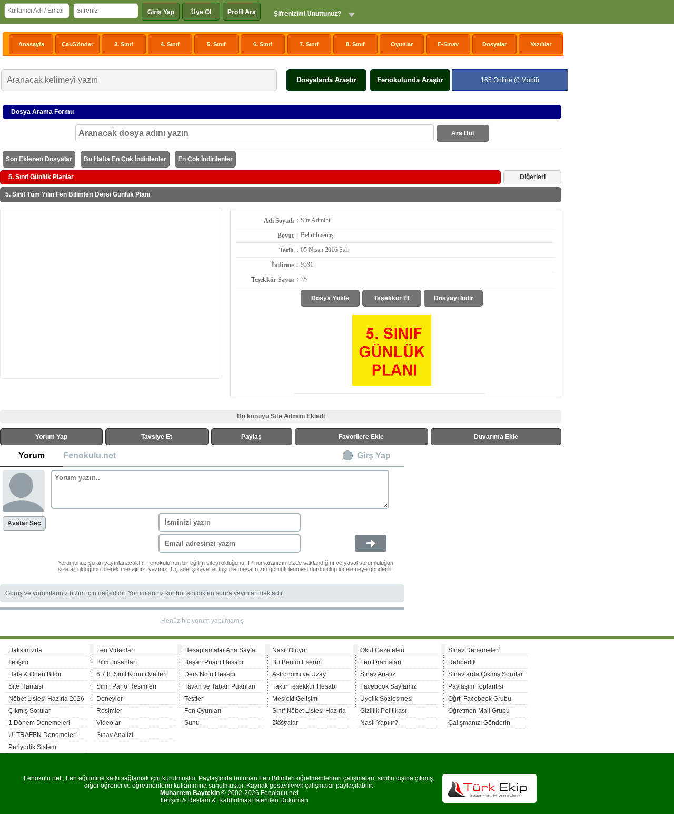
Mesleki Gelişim (295, 698)
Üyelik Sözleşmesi (386, 698)
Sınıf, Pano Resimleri (126, 686)
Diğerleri (533, 177)
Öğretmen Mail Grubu (479, 710)
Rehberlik (462, 662)
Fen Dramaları (380, 662)
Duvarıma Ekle (496, 436)
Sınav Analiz (377, 674)
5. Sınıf (216, 44)
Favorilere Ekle (361, 436)
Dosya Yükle (330, 298)
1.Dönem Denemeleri (39, 723)
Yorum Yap (51, 436)
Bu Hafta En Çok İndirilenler (125, 159)
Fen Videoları (115, 650)
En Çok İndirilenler (205, 159)
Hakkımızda (25, 650)
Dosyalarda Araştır (326, 80)
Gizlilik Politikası (383, 710)
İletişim (18, 662)
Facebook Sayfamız (388, 686)
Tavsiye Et (156, 436)
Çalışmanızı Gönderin (479, 723)
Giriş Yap (160, 12)
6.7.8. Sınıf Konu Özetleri (131, 674)
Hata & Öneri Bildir (35, 674)
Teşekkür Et (392, 298)
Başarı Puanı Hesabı (213, 662)
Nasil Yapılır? (379, 723)
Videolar (108, 723)
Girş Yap (374, 455)
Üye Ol (201, 12)
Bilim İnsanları (116, 662)
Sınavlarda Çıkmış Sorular (485, 674)
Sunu (192, 723)
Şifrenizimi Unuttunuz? (307, 13)
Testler (193, 698)
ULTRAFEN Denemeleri (42, 735)
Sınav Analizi (114, 735)
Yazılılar (540, 44)
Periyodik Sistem (32, 747)
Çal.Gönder (77, 44)
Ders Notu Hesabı (209, 674)
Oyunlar (402, 44)
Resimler (109, 710)
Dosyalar (494, 44)
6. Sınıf (262, 44)
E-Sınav (448, 44)
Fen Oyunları (202, 710)
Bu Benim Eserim (297, 662)
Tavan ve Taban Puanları (219, 686)
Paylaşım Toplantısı (475, 686)
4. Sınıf (170, 44)
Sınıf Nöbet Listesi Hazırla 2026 (309, 712)
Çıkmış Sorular (29, 710)
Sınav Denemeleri (474, 650)
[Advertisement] (111, 292)
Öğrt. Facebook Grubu (479, 698)
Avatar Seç (24, 523)
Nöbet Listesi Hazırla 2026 (46, 698)
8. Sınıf (355, 44)
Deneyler (109, 698)
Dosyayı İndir (453, 298)
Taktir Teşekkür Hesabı (304, 686)
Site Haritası (25, 686)
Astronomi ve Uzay (299, 674)
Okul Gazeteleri (382, 650)
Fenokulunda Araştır (410, 80)
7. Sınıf (309, 44)
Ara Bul (462, 133)
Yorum (31, 455)
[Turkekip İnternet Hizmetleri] (489, 801)
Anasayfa (31, 44)
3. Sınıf (123, 44)
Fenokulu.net (89, 455)
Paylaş (251, 436)
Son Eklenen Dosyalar (39, 159)
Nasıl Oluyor (290, 650)
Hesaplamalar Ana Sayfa (219, 650)
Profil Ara (241, 12)
